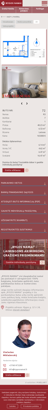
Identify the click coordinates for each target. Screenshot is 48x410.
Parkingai (40, 9)
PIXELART (42, 383)
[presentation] (22, 103)
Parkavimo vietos (11, 183)
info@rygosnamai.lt (18, 369)
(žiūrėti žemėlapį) (21, 310)
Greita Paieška (8, 9)
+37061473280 (15, 365)
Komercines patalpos (24, 10)
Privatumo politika (31, 406)
